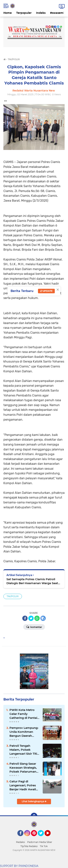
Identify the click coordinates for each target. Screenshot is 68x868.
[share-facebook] (25, 618)
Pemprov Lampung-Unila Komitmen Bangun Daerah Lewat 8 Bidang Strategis (24, 732)
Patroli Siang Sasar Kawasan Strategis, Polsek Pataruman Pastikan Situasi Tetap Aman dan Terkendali (23, 768)
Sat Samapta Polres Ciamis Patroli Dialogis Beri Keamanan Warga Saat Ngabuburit (32, 581)
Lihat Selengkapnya (33, 801)
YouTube (50, 838)
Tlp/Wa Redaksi (29, 846)
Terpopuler (24, 13)
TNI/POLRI (13, 596)
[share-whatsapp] (37, 618)
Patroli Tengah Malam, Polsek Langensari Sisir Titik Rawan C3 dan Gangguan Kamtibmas (24, 750)
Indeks (41, 13)
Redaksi (20, 842)
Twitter (42, 838)
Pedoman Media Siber (39, 842)
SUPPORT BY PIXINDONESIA (19, 866)
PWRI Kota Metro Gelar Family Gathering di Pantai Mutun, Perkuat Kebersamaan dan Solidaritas (23, 714)
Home (7, 13)
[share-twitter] (31, 618)
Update (47, 291)
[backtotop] (34, 816)
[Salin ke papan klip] (43, 618)
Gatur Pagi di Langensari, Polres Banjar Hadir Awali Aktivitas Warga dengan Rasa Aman (23, 785)
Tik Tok (44, 846)
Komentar (36, 627)
